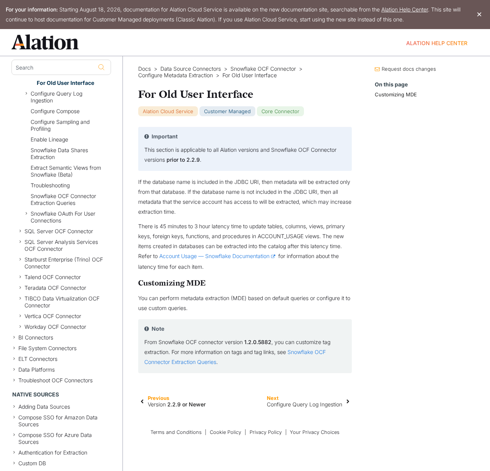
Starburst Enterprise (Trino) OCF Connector (63, 263)
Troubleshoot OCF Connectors (55, 380)
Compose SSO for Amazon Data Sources (58, 420)
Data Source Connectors (190, 69)
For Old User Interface (65, 83)
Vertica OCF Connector (52, 316)
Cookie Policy (225, 432)
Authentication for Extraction (52, 452)
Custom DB (32, 463)
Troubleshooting (50, 185)
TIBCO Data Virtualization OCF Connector (62, 302)
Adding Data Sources (44, 406)
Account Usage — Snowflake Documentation (214, 256)
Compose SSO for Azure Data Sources (55, 438)
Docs (144, 69)
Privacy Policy (266, 432)
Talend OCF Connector (52, 277)
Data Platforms (36, 369)
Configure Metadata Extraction (175, 75)
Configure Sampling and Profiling (60, 125)
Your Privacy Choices (315, 432)
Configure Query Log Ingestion (56, 97)
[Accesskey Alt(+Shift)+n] (348, 401)
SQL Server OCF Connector (58, 231)
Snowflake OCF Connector (263, 69)
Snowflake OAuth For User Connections (63, 217)
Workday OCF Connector (55, 326)
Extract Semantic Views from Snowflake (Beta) (66, 171)
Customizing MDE (396, 94)
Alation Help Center (404, 9)
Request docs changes (409, 69)
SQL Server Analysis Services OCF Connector (61, 245)
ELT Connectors (37, 359)
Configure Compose (55, 111)
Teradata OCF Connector (55, 287)
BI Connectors (35, 337)
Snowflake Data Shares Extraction (59, 153)
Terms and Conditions (176, 432)
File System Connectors (47, 348)
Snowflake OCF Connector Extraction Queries (63, 199)
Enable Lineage (49, 139)
